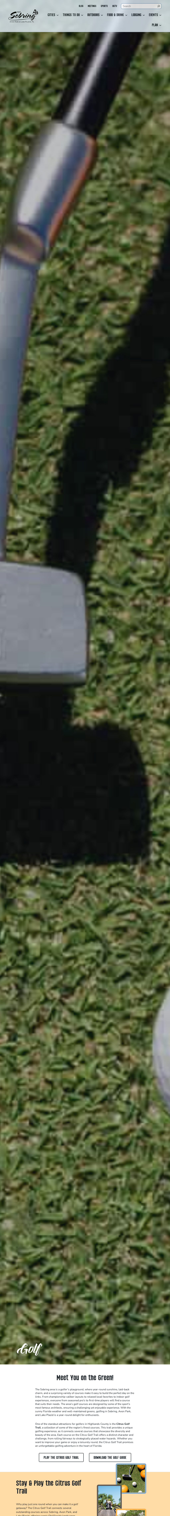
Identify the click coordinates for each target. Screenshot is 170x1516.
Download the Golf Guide (110, 1458)
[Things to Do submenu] (82, 15)
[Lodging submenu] (144, 15)
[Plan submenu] (160, 25)
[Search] (158, 6)
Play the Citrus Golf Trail (61, 1458)
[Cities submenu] (57, 15)
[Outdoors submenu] (102, 15)
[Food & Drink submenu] (126, 15)
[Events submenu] (160, 15)
